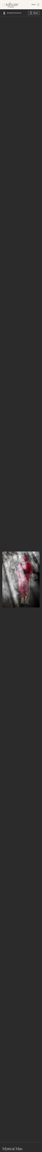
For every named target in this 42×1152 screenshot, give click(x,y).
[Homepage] (10, 4)
